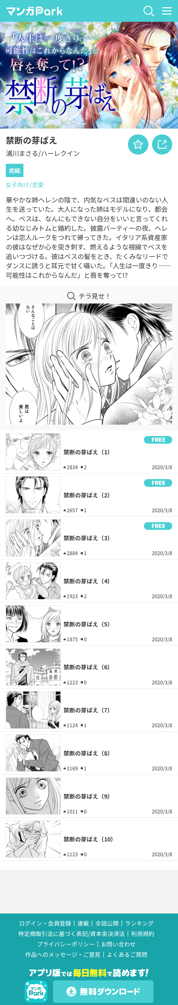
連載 (83, 923)
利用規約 (142, 933)
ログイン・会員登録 (45, 923)
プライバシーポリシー (66, 944)
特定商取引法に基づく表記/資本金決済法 (71, 933)
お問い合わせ (118, 944)
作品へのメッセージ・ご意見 (63, 954)
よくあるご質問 (127, 954)
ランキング (139, 923)
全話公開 (107, 923)
